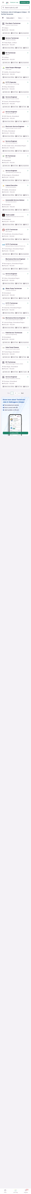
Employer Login (14, 2)
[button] (15, 416)
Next (22, 393)
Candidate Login (24, 2)
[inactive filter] (3, 18)
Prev (8, 393)
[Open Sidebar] (3, 2)
